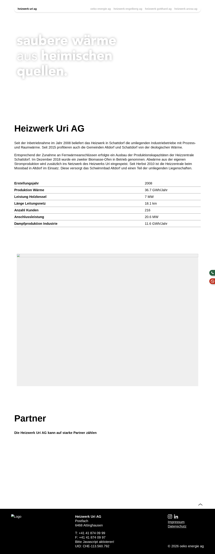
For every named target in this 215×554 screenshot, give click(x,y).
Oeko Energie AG (100, 8)
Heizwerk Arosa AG (185, 8)
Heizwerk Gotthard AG (158, 8)
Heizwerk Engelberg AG (128, 8)
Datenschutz (177, 526)
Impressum (176, 522)
